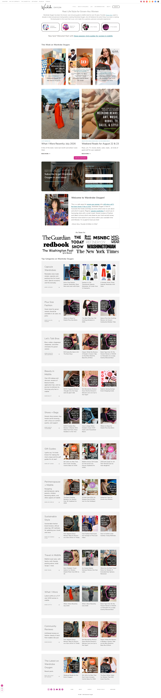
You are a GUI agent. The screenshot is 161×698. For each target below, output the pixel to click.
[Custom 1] (152, 1)
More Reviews (48, 642)
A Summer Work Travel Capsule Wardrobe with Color (107, 284)
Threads (48, 1)
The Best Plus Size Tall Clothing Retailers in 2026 (89, 320)
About (80, 689)
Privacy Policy (101, 689)
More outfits (48, 604)
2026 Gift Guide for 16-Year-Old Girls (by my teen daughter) (107, 463)
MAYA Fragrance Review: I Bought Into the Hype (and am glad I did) (71, 391)
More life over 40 (49, 502)
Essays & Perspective (53, 76)
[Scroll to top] (158, 693)
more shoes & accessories (48, 428)
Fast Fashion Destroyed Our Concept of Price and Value (89, 535)
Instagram (34, 1)
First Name (87, 173)
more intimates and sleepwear (49, 354)
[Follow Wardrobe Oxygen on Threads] (54, 689)
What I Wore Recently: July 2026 (58, 143)
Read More (45, 153)
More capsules (49, 287)
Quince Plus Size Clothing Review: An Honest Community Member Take (108, 320)
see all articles (80, 157)
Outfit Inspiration (45, 141)
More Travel (48, 570)
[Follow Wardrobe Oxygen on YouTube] (57, 689)
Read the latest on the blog (49, 676)
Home (72, 689)
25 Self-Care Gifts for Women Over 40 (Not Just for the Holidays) (89, 499)
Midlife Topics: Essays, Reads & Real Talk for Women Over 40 (96, 141)
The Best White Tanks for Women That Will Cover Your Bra (107, 78)
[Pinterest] (144, 1)
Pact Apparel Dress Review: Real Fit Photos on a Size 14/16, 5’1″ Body (71, 535)
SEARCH (116, 6)
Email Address (89, 178)
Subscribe (5, 1)
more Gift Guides (49, 463)
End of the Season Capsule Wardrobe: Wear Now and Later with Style (71, 284)
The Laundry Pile (25, 1)
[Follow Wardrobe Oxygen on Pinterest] (62, 689)
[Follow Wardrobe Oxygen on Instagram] (48, 689)
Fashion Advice (111, 73)
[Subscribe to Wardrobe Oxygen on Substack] (60, 689)
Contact (89, 689)
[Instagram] (141, 1)
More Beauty (48, 396)
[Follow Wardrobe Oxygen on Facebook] (51, 689)
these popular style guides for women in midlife (93, 36)
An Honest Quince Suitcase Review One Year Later (90, 570)
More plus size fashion (48, 321)
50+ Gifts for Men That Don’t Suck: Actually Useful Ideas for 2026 (71, 463)
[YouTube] (147, 1)
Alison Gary (109, 15)
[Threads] (158, 1)
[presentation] (53, 66)
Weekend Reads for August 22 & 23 (100, 143)
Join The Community (14, 1)
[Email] (149, 1)
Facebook (41, 1)
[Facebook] (155, 1)
